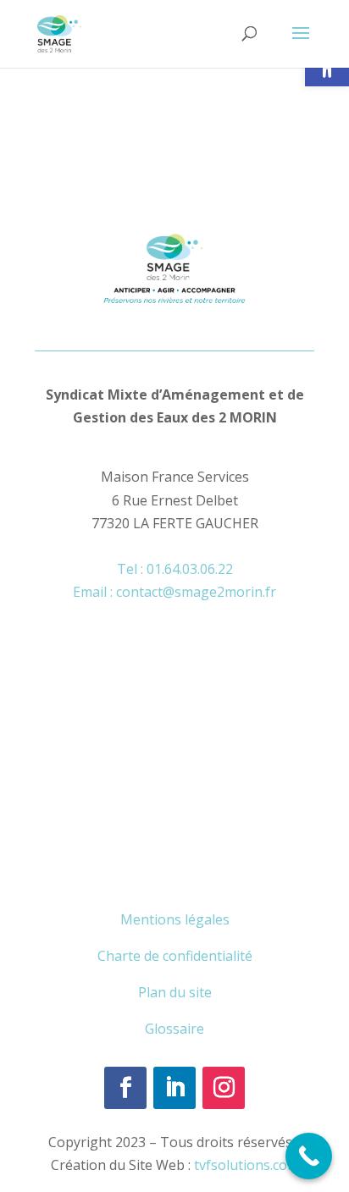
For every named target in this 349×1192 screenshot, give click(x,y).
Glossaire (174, 1028)
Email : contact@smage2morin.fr (174, 591)
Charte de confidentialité (174, 955)
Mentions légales (175, 919)
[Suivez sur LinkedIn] (174, 1088)
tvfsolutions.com (246, 1165)
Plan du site (175, 992)
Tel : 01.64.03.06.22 (175, 569)
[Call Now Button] (308, 1156)
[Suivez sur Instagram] (223, 1088)
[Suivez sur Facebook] (125, 1088)
